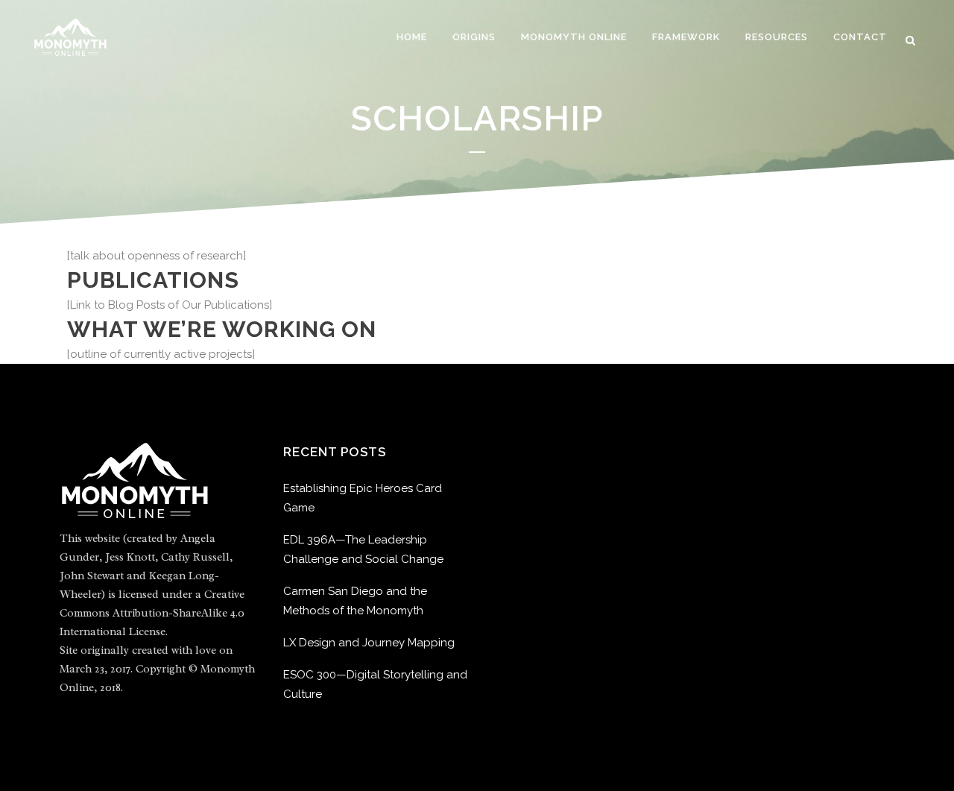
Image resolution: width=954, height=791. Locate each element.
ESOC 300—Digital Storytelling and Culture (375, 684)
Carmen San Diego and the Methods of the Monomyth (355, 600)
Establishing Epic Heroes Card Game (362, 498)
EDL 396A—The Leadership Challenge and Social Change (363, 549)
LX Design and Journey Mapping (369, 642)
